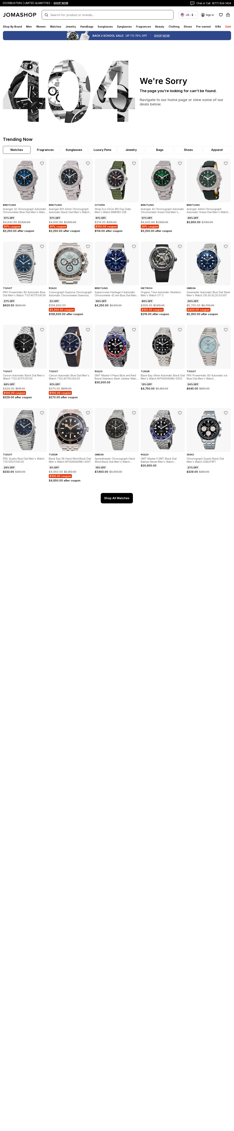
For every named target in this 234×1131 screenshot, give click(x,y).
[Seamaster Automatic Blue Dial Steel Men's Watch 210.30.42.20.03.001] (225, 246)
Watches (55, 26)
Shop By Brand (12, 26)
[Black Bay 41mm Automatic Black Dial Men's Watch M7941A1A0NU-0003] (179, 329)
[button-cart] (228, 15)
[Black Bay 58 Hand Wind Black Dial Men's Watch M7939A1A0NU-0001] (87, 412)
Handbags (86, 26)
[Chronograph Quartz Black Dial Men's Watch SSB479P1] (225, 412)
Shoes (188, 26)
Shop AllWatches (116, 498)
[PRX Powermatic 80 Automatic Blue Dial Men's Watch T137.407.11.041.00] (42, 246)
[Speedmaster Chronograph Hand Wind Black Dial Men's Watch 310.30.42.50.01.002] (134, 412)
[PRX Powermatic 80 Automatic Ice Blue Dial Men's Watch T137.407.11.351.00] (225, 329)
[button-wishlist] (221, 15)
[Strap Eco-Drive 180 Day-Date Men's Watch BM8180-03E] (134, 163)
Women (41, 26)
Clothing (174, 26)
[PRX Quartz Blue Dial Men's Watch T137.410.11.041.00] (42, 412)
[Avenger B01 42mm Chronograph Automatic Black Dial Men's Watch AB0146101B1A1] (87, 163)
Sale (228, 26)
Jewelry (70, 26)
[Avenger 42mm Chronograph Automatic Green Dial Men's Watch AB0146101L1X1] (225, 163)
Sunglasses (105, 26)
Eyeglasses (124, 26)
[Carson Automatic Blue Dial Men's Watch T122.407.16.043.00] (87, 329)
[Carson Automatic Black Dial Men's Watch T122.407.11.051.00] (42, 329)
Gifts (218, 26)
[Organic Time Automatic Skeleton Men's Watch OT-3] (179, 246)
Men (29, 26)
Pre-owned (203, 26)
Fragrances (143, 26)
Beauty (159, 26)
